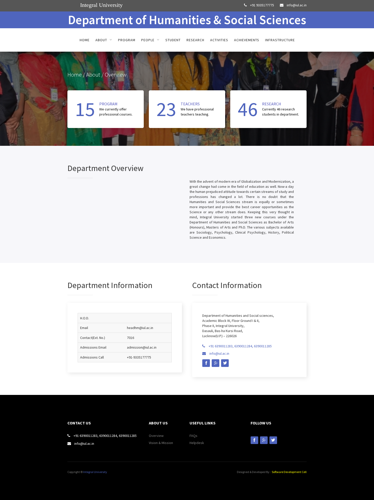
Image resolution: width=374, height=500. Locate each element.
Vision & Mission (161, 442)
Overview (156, 435)
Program (126, 40)
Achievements (246, 40)
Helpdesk (197, 442)
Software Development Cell (289, 472)
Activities (219, 40)
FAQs (193, 435)
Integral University (95, 472)
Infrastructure (280, 40)
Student (173, 40)
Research (195, 40)
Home (85, 40)
